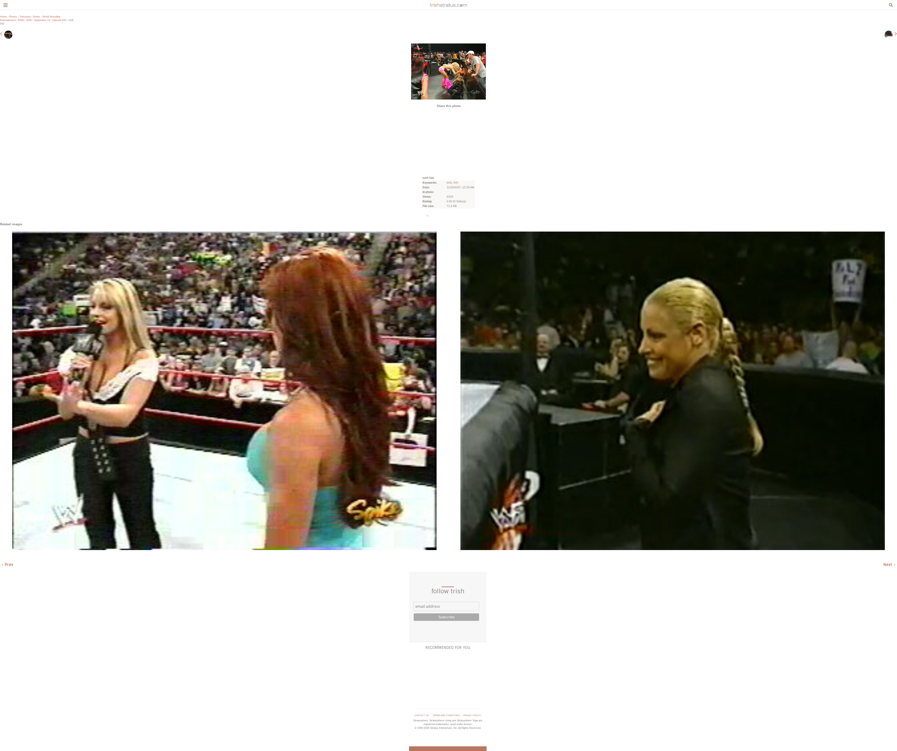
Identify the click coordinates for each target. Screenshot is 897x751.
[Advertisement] (448, 141)
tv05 (449, 182)
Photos (13, 16)
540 (455, 182)
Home (3, 16)
